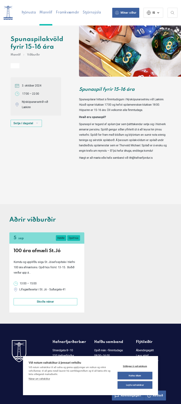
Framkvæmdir (67, 12)
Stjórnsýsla (92, 12)
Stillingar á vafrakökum (135, 366)
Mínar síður (128, 12)
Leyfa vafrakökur (135, 385)
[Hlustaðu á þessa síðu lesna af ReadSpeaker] (15, 65)
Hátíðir (61, 238)
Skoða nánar (45, 301)
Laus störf (142, 355)
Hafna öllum (135, 375)
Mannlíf (45, 12)
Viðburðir (33, 54)
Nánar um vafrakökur (39, 378)
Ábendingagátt (145, 350)
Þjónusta (29, 12)
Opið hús (73, 238)
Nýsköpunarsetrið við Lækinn (35, 104)
